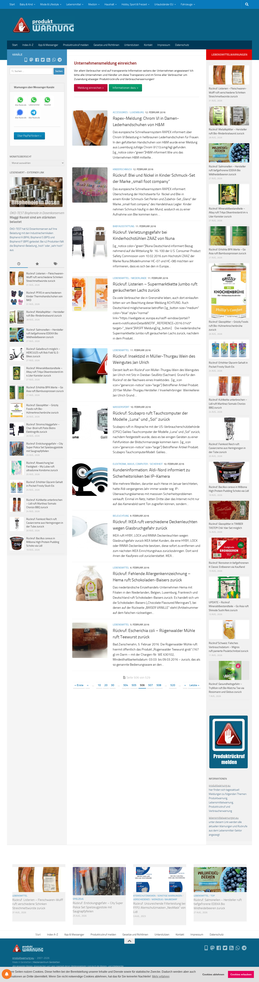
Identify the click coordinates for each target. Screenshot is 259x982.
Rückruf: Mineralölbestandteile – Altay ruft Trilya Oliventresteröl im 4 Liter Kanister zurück (44, 372)
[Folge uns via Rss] (48, 60)
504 (125, 685)
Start (12, 4)
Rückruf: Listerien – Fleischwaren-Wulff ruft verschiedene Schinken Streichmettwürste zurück (45, 277)
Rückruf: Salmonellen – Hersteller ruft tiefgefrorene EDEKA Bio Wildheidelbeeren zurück (44, 333)
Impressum (163, 45)
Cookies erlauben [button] (241, 974)
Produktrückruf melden (76, 45)
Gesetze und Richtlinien (106, 45)
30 (112, 685)
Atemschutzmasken (144, 895)
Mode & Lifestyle (49, 4)
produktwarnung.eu (219, 785)
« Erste (79, 685)
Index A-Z (27, 45)
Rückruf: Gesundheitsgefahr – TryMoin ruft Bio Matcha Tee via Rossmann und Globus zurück (226, 688)
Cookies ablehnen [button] (213, 974)
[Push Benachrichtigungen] (7, 974)
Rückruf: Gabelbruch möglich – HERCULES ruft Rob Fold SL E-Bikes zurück (43, 352)
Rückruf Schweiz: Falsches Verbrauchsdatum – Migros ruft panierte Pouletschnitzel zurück (228, 647)
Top (213, 895)
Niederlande (139, 278)
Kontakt (148, 45)
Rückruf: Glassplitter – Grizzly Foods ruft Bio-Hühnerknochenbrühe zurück (42, 409)
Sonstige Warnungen (170, 895)
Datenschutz (182, 45)
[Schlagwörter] (55, 264)
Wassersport (121, 407)
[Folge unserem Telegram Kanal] (59, 60)
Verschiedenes (141, 899)
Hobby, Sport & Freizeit (134, 4)
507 (150, 685)
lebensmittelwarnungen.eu (224, 817)
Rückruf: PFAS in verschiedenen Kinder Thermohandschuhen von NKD (44, 296)
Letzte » (194, 685)
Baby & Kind (26, 4)
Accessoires (120, 112)
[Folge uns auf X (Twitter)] (43, 60)
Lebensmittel (73, 4)
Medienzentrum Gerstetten (46, 962)
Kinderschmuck (122, 169)
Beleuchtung (121, 515)
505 (134, 685)
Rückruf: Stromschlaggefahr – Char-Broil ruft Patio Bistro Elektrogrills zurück (43, 428)
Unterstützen (131, 45)
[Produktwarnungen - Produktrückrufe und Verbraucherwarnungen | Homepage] (43, 25)
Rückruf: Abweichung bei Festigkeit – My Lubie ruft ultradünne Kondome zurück (42, 466)
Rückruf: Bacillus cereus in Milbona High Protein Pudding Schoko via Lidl (42, 542)
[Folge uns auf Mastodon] (31, 60)
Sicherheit (156, 464)
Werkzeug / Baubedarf (164, 899)
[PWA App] (26, 60)
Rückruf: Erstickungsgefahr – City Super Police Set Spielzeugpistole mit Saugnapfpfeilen (44, 447)
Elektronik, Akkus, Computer (130, 464)
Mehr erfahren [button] (160, 976)
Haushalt (109, 4)
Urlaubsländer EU (163, 4)
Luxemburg (137, 112)
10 (99, 685)
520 (172, 685)
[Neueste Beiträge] (19, 264)
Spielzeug (78, 899)
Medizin (92, 4)
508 (158, 685)
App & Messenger (48, 45)
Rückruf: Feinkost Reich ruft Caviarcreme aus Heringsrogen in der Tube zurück (44, 523)
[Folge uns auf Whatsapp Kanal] (54, 60)
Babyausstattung (123, 226)
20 (105, 685)
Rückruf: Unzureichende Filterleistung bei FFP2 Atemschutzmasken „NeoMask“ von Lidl (159, 908)
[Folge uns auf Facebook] (37, 60)
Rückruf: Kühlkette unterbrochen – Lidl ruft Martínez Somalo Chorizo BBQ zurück (44, 503)
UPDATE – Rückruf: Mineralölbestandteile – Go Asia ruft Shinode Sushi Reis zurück (229, 606)
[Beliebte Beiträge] (37, 264)
